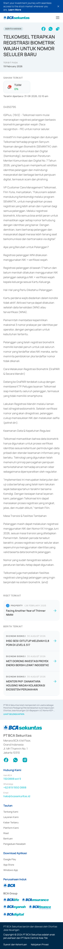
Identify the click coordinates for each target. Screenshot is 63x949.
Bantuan (8, 838)
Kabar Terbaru (10, 822)
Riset (6, 833)
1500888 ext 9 (12, 779)
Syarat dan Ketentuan (15, 944)
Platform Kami (11, 827)
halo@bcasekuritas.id (16, 796)
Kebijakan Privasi (40, 944)
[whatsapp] (50, 28)
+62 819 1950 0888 (14, 787)
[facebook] (43, 28)
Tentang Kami (10, 811)
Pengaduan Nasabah (14, 843)
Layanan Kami (10, 817)
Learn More (14, 9)
